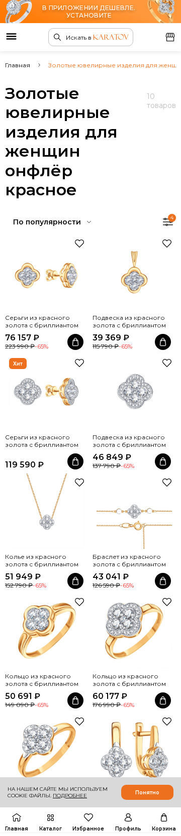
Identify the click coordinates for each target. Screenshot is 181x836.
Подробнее (70, 795)
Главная (17, 65)
